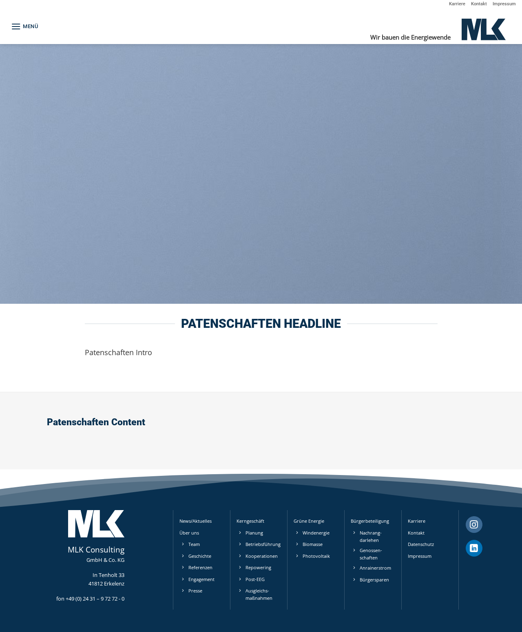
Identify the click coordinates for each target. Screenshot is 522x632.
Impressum (504, 4)
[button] (24, 26)
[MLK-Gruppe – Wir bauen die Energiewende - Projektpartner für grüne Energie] (483, 29)
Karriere (457, 4)
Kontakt (479, 4)
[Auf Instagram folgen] (474, 524)
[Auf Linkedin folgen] (474, 548)
